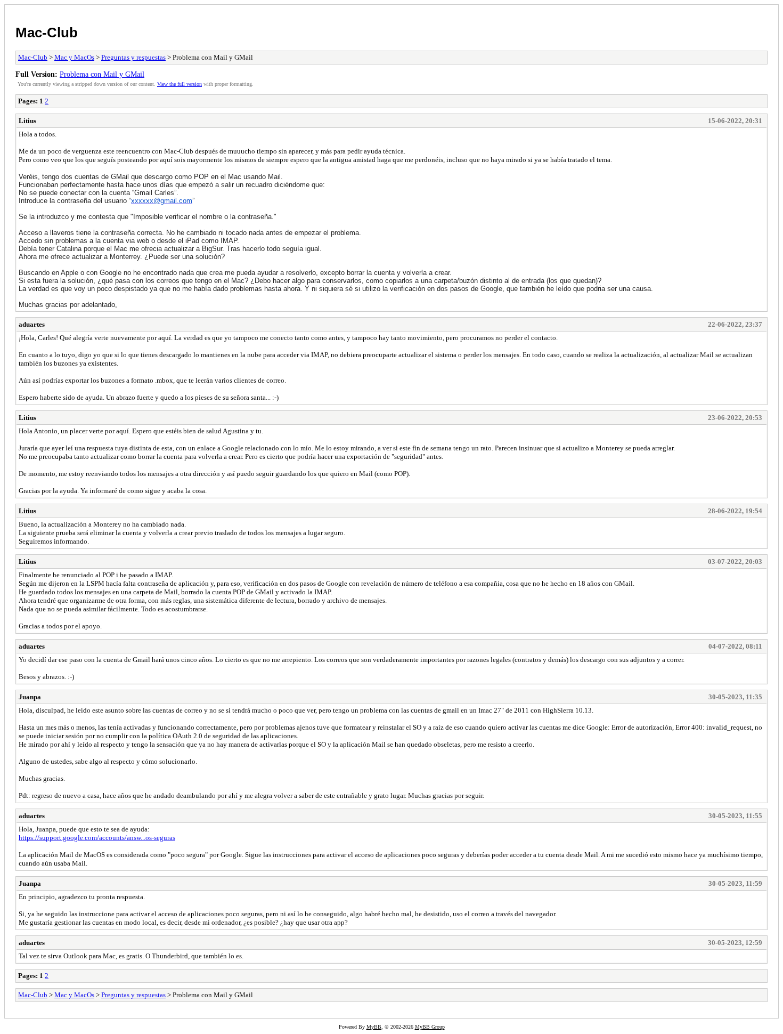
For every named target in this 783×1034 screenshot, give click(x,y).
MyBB (373, 1027)
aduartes (32, 324)
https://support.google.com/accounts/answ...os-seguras (97, 838)
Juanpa (30, 697)
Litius (27, 121)
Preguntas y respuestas (133, 57)
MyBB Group (430, 1027)
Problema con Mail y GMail (102, 74)
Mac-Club (46, 33)
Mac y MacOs (74, 57)
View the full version (179, 84)
